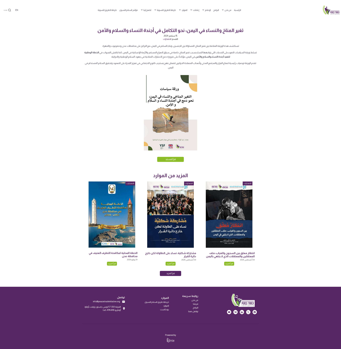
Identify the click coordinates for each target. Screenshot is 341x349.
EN (16, 10)
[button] (226, 10)
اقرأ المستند (170, 159)
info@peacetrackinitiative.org (106, 301)
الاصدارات (167, 39)
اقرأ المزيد (229, 264)
